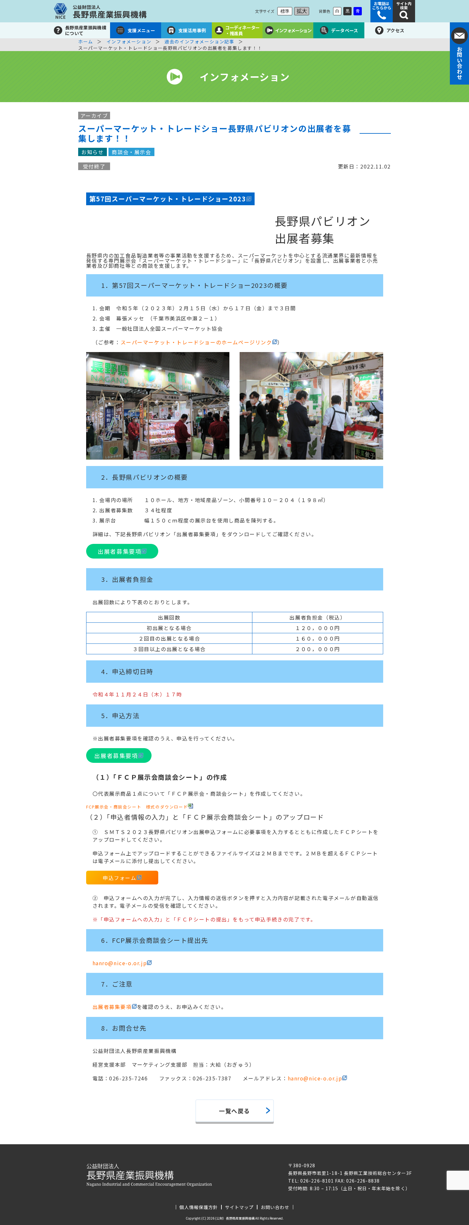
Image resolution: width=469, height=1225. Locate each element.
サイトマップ (239, 1207)
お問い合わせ (275, 1207)
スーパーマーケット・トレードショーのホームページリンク (196, 342)
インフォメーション (129, 41)
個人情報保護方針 (198, 1207)
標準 (284, 11)
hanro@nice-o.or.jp (120, 963)
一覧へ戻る (234, 1111)
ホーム (85, 41)
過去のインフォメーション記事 (199, 41)
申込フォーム (120, 878)
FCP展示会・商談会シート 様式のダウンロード (137, 806)
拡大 (302, 11)
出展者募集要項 (119, 551)
